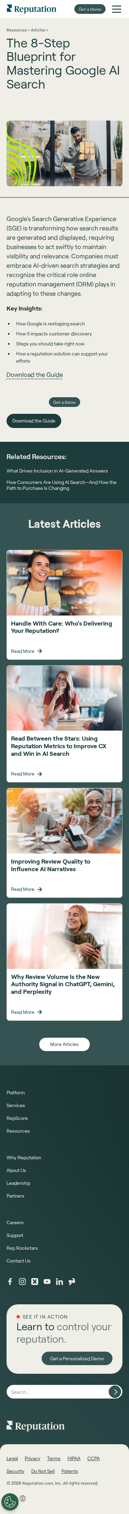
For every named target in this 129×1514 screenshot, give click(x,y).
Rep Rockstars (22, 1248)
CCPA (93, 1458)
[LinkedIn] (59, 1281)
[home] (31, 8)
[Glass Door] (71, 1281)
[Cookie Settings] (10, 1502)
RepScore (17, 1118)
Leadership (18, 1183)
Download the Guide (35, 374)
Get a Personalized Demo (77, 1358)
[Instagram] (22, 1281)
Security (15, 1471)
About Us (16, 1170)
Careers (15, 1222)
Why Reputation (24, 1157)
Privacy (32, 1458)
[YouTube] (47, 1281)
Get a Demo (90, 9)
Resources (18, 1131)
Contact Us (19, 1261)
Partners (15, 1196)
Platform (16, 1092)
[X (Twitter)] (34, 1281)
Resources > (18, 29)
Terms (54, 1458)
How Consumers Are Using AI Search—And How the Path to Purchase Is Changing (62, 485)
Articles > (39, 29)
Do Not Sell (43, 1471)
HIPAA (73, 1458)
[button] (116, 9)
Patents (70, 1471)
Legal (12, 1458)
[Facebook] (10, 1281)
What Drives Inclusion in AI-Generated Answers (57, 471)
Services (16, 1105)
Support (15, 1235)
